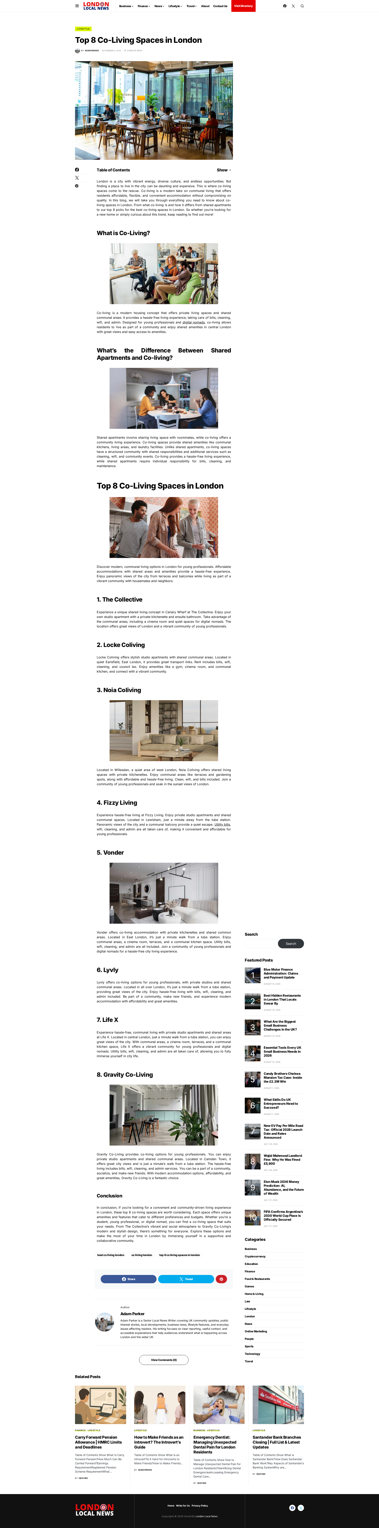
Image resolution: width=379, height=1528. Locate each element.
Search (251, 934)
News (248, 1323)
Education (251, 1263)
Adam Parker (132, 1313)
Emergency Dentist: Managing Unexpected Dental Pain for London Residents (214, 1444)
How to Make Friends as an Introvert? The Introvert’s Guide (159, 1442)
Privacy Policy (200, 1505)
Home (171, 1505)
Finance (250, 1271)
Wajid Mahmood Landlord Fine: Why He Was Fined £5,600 (283, 1159)
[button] (77, 6)
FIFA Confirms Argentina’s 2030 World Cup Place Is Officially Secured (283, 1215)
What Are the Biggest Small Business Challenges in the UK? (280, 1025)
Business (251, 1248)
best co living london (110, 1255)
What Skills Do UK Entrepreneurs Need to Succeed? (281, 1103)
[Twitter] (293, 6)
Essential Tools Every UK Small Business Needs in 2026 (282, 1051)
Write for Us (183, 1505)
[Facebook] (285, 6)
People (249, 1338)
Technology (252, 1353)
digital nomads (194, 322)
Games (249, 1286)
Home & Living (254, 1293)
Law (247, 1301)
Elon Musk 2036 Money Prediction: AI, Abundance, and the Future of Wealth (284, 1187)
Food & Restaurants (257, 1278)
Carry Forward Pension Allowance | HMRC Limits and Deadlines (98, 1442)
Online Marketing (256, 1331)
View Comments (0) (164, 1360)
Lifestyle (83, 29)
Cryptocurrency (255, 1256)
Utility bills (222, 824)
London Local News (206, 1516)
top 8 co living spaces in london (179, 1255)
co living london (141, 1255)
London (250, 1316)
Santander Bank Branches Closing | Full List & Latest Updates (277, 1442)
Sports (249, 1346)
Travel (249, 1361)
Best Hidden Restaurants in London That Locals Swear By (282, 999)
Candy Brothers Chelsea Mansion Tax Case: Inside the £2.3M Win (283, 1077)
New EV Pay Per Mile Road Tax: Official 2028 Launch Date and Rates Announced (283, 1131)
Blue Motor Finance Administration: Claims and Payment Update (281, 973)
